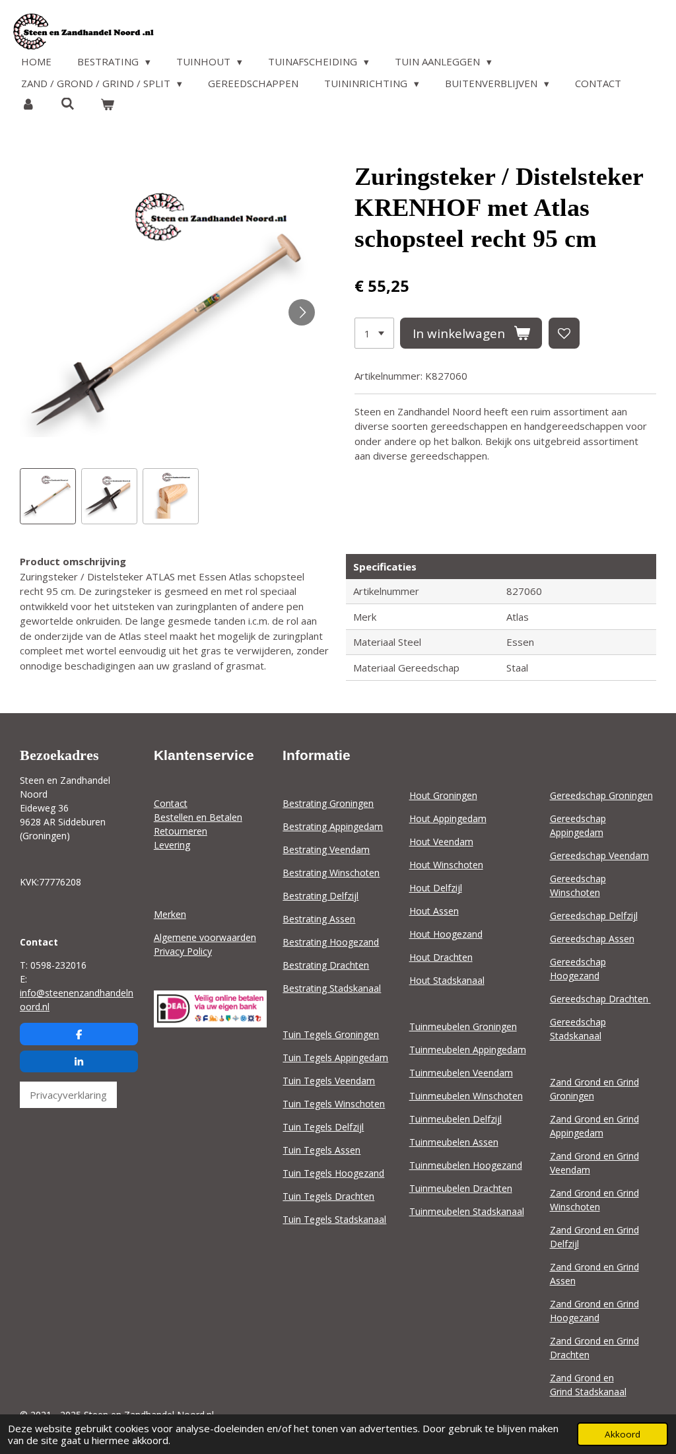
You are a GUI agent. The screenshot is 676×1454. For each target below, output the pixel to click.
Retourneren (180, 831)
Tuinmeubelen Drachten (460, 1188)
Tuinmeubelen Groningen (463, 1026)
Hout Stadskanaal (447, 980)
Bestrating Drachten (326, 965)
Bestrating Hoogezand (331, 942)
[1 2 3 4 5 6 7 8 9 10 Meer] (374, 333)
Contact (170, 803)
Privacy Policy (183, 951)
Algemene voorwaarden (205, 937)
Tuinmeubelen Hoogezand (465, 1165)
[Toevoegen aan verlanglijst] (564, 333)
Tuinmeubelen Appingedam (467, 1049)
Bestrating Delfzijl (320, 895)
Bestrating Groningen (328, 803)
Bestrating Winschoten (331, 872)
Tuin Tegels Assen (321, 1150)
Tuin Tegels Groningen (331, 1034)
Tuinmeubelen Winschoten (466, 1096)
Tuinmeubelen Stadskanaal (466, 1211)
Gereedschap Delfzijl (594, 915)
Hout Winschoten (446, 864)
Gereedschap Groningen (601, 795)
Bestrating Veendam (326, 849)
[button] (48, 496)
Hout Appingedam (448, 818)
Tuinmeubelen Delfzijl (455, 1119)
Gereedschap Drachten (600, 998)
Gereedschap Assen (592, 938)
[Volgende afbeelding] (301, 312)
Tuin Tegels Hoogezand (333, 1173)
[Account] (28, 105)
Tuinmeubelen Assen (453, 1142)
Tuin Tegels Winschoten (334, 1103)
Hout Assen (434, 911)
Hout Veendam (441, 841)
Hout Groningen (443, 795)
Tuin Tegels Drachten (328, 1196)
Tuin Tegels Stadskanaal (334, 1219)
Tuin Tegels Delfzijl (323, 1127)
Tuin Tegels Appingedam (335, 1057)
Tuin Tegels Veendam (329, 1080)
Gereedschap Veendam (599, 855)
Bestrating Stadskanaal (332, 988)
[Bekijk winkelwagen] (107, 105)
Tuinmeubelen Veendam (461, 1072)
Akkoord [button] (622, 1434)
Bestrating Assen (319, 919)
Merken (170, 914)
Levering (172, 845)
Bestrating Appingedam (333, 826)
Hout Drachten (441, 957)
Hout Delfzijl (435, 888)
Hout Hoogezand (446, 934)
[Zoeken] (68, 104)
